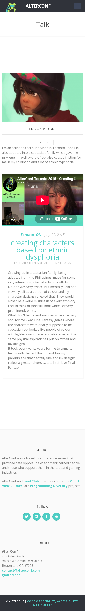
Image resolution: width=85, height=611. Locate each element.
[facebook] (46, 517)
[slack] (37, 517)
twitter (37, 142)
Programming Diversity (48, 486)
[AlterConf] (12, 6)
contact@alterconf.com (21, 570)
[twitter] (27, 517)
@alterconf (11, 575)
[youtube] (56, 517)
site (49, 142)
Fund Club (31, 481)
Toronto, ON (30, 234)
